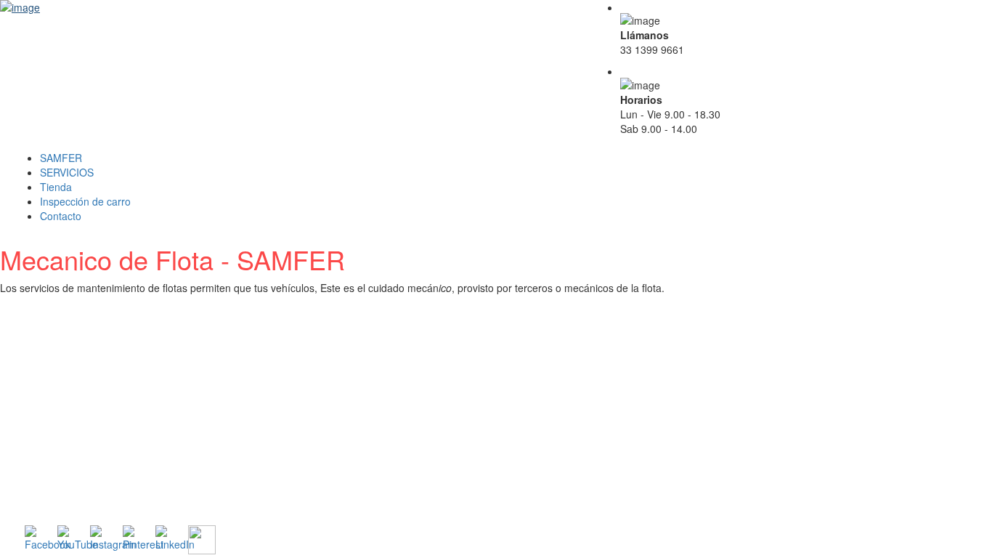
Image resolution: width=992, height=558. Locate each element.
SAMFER (61, 157)
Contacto (60, 216)
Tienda (56, 186)
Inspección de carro (85, 201)
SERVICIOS (67, 172)
